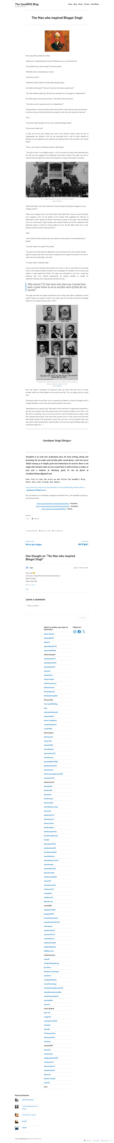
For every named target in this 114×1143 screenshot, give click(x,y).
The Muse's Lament (29, 1115)
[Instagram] (75, 632)
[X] (84, 632)
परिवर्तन (24, 1128)
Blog (75, 4)
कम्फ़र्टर (24, 1121)
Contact (87, 4)
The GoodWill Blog (27, 4)
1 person (33, 584)
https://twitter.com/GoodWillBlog (53, 509)
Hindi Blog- (95, 4)
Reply (27, 589)
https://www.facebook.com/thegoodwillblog (53, 503)
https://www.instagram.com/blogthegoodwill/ (53, 506)
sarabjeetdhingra (32, 531)
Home (70, 4)
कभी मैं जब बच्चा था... (28, 1100)
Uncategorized (58, 531)
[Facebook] (79, 632)
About (80, 4)
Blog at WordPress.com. (35, 1139)
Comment (82, 618)
